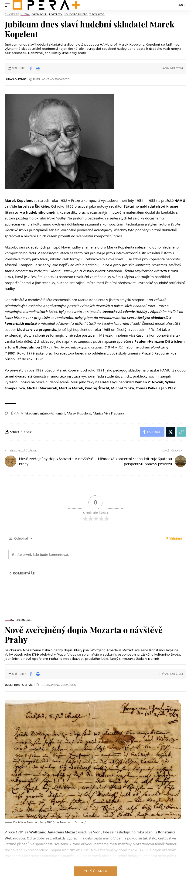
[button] (9, 5)
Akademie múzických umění (45, 413)
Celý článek (95, 871)
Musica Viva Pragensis (109, 413)
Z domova (97, 14)
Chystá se (12, 14)
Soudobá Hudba (76, 14)
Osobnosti (39, 14)
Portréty (56, 14)
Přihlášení (173, 538)
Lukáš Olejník (15, 79)
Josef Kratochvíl (18, 684)
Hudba (25, 14)
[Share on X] (170, 432)
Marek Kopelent (79, 413)
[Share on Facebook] (30, 68)
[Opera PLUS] (46, 5)
